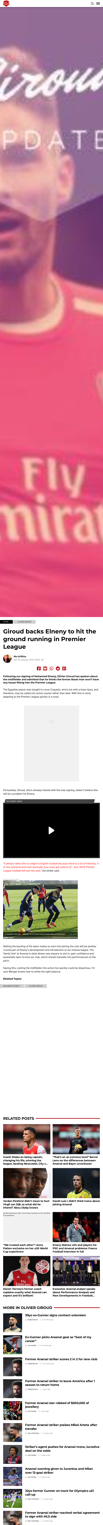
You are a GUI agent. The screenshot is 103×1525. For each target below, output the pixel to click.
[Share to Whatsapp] (51, 668)
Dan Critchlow (33, 1433)
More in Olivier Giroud (27, 1307)
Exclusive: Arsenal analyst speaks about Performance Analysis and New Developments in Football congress (74, 1293)
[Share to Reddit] (58, 668)
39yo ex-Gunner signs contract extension (55, 1315)
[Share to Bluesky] (45, 668)
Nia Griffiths (20, 656)
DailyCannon (33, 1319)
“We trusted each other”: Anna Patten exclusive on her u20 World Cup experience (25, 1248)
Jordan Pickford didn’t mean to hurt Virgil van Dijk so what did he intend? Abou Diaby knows (26, 1204)
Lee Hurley (32, 1345)
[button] (92, 3)
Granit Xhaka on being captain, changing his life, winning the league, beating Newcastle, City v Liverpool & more (24, 1161)
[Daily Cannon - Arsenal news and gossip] (6, 3)
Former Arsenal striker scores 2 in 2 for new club (61, 1359)
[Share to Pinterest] (64, 668)
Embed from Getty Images (11, 879)
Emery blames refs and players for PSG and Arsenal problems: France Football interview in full (75, 1248)
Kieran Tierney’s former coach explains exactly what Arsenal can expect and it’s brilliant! (25, 1292)
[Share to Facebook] (39, 668)
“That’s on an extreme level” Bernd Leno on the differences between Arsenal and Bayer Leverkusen (75, 1160)
